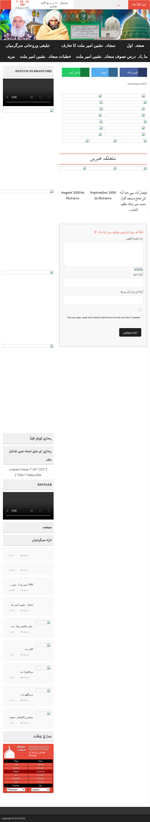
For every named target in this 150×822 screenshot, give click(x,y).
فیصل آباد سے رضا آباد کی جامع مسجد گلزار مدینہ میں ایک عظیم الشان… (133, 201)
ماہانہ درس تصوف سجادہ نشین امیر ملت (111, 56)
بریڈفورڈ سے (26, 671)
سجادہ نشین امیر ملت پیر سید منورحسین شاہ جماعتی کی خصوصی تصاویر (20, 604)
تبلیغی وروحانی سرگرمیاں (28, 45)
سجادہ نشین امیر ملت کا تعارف (88, 45)
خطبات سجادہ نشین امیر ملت (45, 56)
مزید (11, 56)
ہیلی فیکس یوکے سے (21, 626)
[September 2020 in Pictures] (103, 177)
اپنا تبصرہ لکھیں (134, 238)
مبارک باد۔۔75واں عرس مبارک (103, 4)
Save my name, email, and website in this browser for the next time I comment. (103, 317)
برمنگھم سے (26, 694)
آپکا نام (138, 274)
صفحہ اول (135, 45)
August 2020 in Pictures (72, 195)
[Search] (6, 5)
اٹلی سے (28, 649)
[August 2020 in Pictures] (73, 177)
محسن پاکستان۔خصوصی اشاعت (20, 717)
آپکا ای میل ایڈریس (132, 292)
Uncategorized (137, 83)
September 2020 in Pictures (103, 195)
